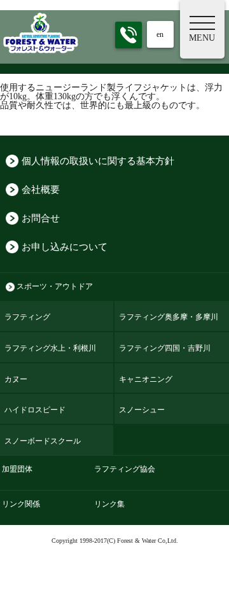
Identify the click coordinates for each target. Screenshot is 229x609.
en (159, 34)
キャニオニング (145, 379)
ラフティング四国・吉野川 (165, 348)
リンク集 (109, 504)
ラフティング (27, 316)
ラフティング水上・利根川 (50, 348)
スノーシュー (142, 409)
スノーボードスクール (42, 441)
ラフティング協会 (124, 469)
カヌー (15, 379)
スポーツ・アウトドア (55, 287)
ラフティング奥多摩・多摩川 (168, 316)
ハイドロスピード (35, 409)
